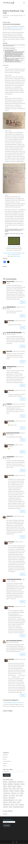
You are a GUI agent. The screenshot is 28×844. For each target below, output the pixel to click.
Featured (5, 757)
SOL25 (10, 802)
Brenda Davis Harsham (13, 433)
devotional (5, 788)
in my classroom (6, 793)
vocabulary (21, 804)
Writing (10, 807)
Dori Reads (13, 247)
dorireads (9, 351)
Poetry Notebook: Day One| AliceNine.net (14, 702)
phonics (13, 795)
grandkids (17, 791)
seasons (20, 800)
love (18, 793)
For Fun (4, 759)
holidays (22, 791)
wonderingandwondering (13, 579)
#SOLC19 (19, 786)
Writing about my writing (18, 807)
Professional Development (8, 800)
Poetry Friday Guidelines (14, 254)
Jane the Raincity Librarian (14, 640)
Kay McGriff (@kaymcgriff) (13, 332)
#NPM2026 (10, 784)
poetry (21, 795)
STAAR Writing (6, 804)
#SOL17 (5, 786)
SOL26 (14, 802)
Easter (10, 788)
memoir (21, 793)
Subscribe (6, 775)
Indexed (5, 763)
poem (17, 795)
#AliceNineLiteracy (12, 781)
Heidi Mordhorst (11, 307)
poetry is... (5, 797)
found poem (5, 791)
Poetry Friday (17, 256)
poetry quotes (11, 797)
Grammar (12, 791)
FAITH (14, 788)
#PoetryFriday (17, 784)
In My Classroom (14, 15)
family (18, 788)
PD (9, 795)
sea (16, 800)
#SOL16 (22, 784)
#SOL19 (14, 786)
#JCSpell (5, 784)
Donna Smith (10, 281)
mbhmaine (9, 516)
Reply (22, 302)
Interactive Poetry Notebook (11, 229)
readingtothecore (11, 366)
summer (12, 804)
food (21, 788)
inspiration (13, 793)
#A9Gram (5, 781)
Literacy (21, 15)
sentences (5, 802)
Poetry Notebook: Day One (17, 28)
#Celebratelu (20, 781)
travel (16, 804)
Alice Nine (6, 15)
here (8, 159)
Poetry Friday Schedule (8, 253)
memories (5, 795)
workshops (5, 807)
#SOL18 (9, 786)
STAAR (18, 802)
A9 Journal (5, 754)
